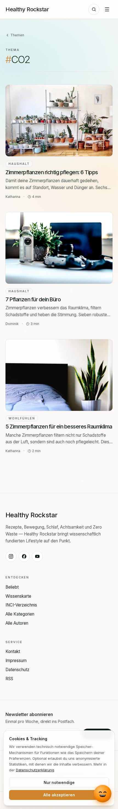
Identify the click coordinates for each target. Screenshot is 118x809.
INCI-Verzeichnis (21, 605)
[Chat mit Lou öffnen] (102, 793)
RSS (9, 678)
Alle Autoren (16, 623)
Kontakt (12, 651)
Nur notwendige (59, 782)
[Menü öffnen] (107, 9)
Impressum (16, 660)
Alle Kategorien (19, 614)
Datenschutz (17, 669)
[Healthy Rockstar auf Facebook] (24, 556)
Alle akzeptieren (59, 794)
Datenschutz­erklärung (35, 770)
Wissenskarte (18, 596)
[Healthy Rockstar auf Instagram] (10, 556)
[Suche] (93, 9)
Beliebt (12, 587)
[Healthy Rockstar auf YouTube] (37, 556)
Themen (17, 35)
